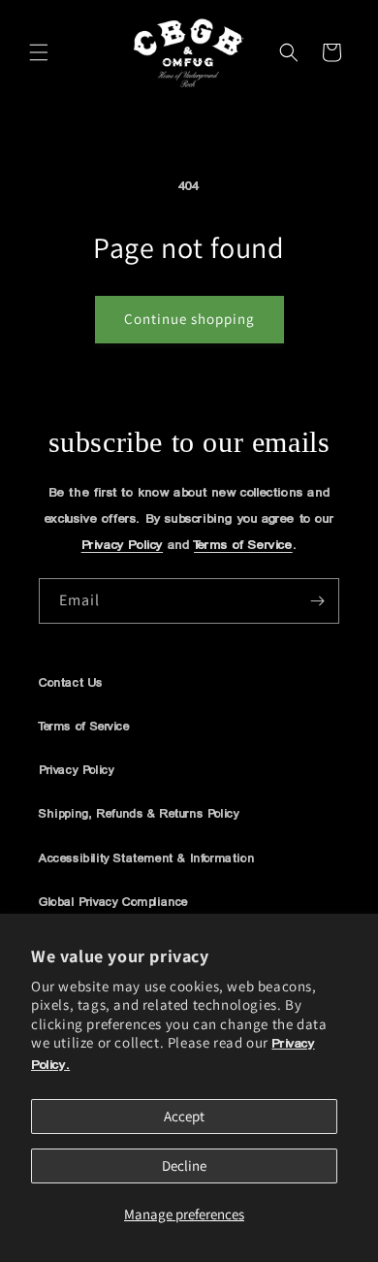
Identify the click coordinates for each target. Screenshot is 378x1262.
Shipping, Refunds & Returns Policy (138, 814)
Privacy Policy (122, 545)
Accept (184, 1116)
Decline (184, 1165)
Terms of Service (243, 545)
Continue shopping (189, 318)
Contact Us (71, 683)
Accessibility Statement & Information (146, 859)
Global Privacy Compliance (113, 902)
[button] (38, 52)
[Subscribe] (317, 601)
